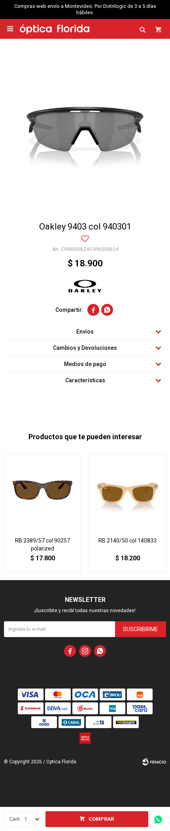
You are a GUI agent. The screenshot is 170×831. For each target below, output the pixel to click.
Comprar (101, 819)
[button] (142, 29)
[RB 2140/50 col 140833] (127, 492)
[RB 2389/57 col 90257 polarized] (42, 492)
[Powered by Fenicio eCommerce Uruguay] (154, 762)
